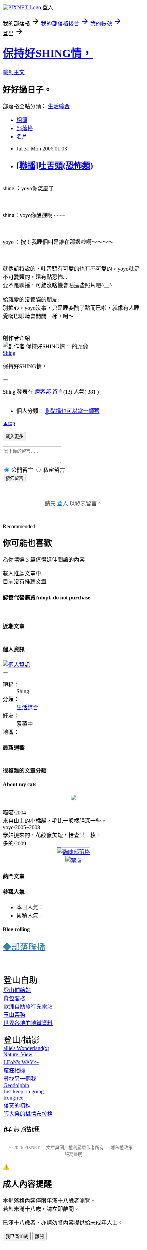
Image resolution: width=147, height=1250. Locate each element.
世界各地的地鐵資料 (28, 1023)
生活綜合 (59, 106)
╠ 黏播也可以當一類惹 (72, 411)
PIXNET (32, 1147)
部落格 (24, 128)
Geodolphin (16, 1085)
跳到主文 (14, 72)
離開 (39, 1236)
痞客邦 (43, 392)
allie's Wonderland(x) (26, 1048)
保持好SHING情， (48, 53)
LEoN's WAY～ (21, 1062)
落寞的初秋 (17, 1105)
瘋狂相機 (14, 1070)
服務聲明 (73, 1154)
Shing (9, 353)
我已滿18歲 (16, 1236)
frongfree (13, 1098)
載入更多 (14, 436)
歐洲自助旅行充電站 (28, 1007)
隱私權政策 (121, 1147)
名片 (21, 136)
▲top (9, 423)
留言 (57, 392)
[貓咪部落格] (73, 852)
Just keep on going (23, 1091)
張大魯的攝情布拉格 (28, 1114)
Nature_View (17, 1054)
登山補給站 (17, 990)
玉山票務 (14, 1015)
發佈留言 (14, 478)
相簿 (21, 120)
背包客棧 (14, 998)
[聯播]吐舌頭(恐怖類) (54, 165)
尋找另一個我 (19, 1079)
